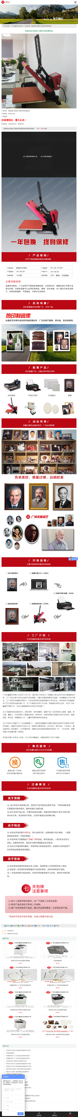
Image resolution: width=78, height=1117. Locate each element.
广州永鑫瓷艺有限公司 (17, 26)
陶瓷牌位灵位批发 (12, 933)
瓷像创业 (54, 1115)
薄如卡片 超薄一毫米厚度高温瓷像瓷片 (17, 1071)
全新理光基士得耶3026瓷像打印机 (16, 1061)
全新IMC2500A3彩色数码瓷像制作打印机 (18, 1050)
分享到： (58, 925)
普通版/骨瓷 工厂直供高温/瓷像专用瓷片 (18, 1058)
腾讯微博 (14, 925)
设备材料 (39, 1115)
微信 (20, 925)
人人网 (38, 925)
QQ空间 (8, 925)
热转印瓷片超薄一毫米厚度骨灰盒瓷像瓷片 (18, 1069)
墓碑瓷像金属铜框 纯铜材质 (14, 1074)
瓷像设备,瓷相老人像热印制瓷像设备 (41, 26)
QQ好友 (25, 925)
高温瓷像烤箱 (10, 1053)
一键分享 (51, 925)
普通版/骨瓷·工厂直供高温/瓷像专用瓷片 (18, 1055)
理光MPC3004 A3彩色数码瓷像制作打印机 (18, 1066)
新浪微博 (32, 925)
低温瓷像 (27, 26)
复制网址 (44, 925)
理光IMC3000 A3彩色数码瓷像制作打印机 (18, 1063)
